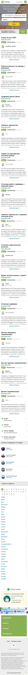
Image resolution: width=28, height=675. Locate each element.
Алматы (3, 521)
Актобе (3, 516)
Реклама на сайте (16, 641)
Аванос (3, 499)
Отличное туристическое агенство (11, 246)
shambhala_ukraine (10, 46)
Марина (7, 371)
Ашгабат (3, 573)
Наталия (7, 104)
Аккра (2, 514)
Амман (3, 534)
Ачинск (3, 571)
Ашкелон (3, 576)
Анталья (3, 546)
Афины (3, 568)
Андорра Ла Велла (6, 544)
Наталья (7, 194)
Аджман (3, 506)
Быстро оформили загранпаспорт (8, 333)
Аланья (3, 519)
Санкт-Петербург (11, 455)
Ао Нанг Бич (4, 549)
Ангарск (3, 541)
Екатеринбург (10, 462)
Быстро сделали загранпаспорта (14, 363)
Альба (3, 529)
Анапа (2, 539)
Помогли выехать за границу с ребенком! (13, 67)
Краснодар (9, 469)
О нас (8, 641)
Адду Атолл (4, 504)
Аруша (3, 558)
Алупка (3, 524)
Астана (3, 563)
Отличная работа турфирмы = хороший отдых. (13, 185)
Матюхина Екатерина (17, 596)
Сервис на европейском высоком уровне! (10, 154)
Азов (2, 511)
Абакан (3, 497)
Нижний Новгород (11, 476)
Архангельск (4, 561)
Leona (7, 283)
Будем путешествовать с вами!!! (14, 275)
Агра (2, 501)
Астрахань (4, 566)
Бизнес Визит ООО (5, 39)
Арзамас (3, 553)
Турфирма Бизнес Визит (10, 96)
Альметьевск (4, 531)
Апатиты (3, 551)
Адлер (3, 509)
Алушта (3, 526)
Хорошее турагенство (9, 125)
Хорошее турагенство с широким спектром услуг (14, 215)
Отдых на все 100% (8, 37)
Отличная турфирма (9, 304)
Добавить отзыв (23, 31)
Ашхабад (3, 578)
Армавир (3, 556)
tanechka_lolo (9, 255)
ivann (6, 224)
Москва (8, 448)
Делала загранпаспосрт (10, 391)
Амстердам (4, 536)
